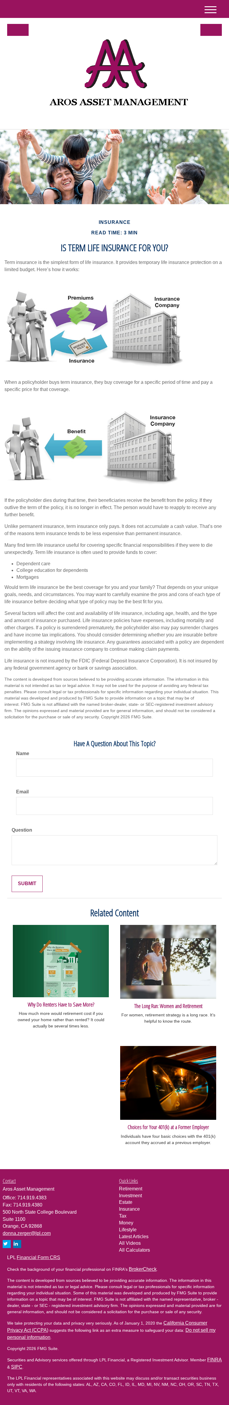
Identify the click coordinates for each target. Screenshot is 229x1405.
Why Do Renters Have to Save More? (61, 1004)
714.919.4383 (169, 118)
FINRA (214, 1359)
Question (22, 830)
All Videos (130, 1243)
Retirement (130, 1188)
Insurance (129, 1209)
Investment (130, 1195)
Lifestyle (128, 1229)
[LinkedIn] (66, 119)
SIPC (16, 1366)
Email (22, 791)
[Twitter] (57, 119)
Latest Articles (133, 1236)
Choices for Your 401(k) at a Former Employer (168, 1127)
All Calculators (134, 1250)
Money (126, 1222)
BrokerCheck (143, 1269)
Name (22, 753)
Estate (125, 1202)
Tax (122, 1215)
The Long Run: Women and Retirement (168, 1006)
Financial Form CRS (38, 1257)
